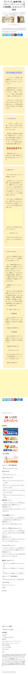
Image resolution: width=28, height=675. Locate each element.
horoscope (23, 654)
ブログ (4, 661)
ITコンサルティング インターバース (11, 641)
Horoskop (18, 655)
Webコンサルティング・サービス (10, 643)
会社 (13, 663)
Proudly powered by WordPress (8, 671)
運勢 (3, 665)
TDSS (6, 659)
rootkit (20, 656)
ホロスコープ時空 (20, 661)
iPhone (6, 657)
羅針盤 (14, 664)
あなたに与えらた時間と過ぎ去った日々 (12, 524)
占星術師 (5, 664)
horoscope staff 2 (6, 550)
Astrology (17, 654)
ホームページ (5, 663)
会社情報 (4, 635)
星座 (9, 664)
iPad (3, 656)
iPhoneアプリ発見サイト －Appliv (11, 502)
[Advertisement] (14, 52)
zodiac (17, 659)
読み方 (23, 664)
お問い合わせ (5, 649)
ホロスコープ (11, 661)
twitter (12, 658)
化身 (18, 663)
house (22, 655)
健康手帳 (4, 504)
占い (20, 663)
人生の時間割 (5, 519)
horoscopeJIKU (6, 655)
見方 (20, 664)
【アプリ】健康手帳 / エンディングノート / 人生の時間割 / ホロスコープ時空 (14, 6)
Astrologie (12, 654)
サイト (21, 660)
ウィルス (11, 660)
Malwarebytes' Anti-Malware (13, 656)
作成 (15, 663)
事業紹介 (4, 639)
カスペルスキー (16, 660)
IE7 (24, 655)
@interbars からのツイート (8, 585)
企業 (10, 663)
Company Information (8, 637)
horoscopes (13, 655)
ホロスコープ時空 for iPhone (9, 532)
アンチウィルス (7, 660)
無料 (11, 664)
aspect (3, 654)
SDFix (23, 656)
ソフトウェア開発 (6, 647)
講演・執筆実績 (6, 645)
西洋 (17, 664)
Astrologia (6, 654)
